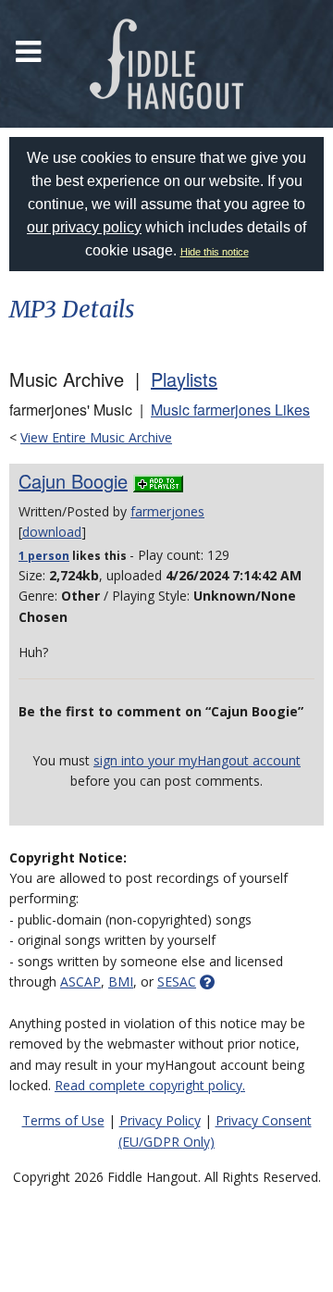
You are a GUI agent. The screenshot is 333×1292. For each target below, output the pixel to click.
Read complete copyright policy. (150, 1085)
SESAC (176, 981)
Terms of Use (63, 1120)
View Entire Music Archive (96, 437)
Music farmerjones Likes (230, 409)
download (51, 531)
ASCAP (80, 981)
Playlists (184, 379)
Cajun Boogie (73, 480)
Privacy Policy (160, 1120)
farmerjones (167, 511)
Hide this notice (214, 251)
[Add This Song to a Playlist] (158, 480)
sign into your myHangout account (197, 760)
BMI (120, 981)
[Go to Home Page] (166, 64)
